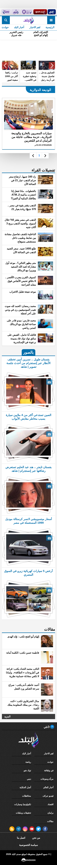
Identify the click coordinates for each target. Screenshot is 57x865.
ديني (29, 779)
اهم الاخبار (34, 27)
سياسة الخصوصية (28, 845)
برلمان (51, 812)
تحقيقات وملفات (23, 812)
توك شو (27, 770)
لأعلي (47, 727)
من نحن (36, 837)
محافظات (26, 796)
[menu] (51, 20)
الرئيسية (50, 27)
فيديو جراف (48, 796)
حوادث (50, 762)
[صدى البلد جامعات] (27, 11)
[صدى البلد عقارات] (15, 11)
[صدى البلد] (28, 20)
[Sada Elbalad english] (6, 11)
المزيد (7, 716)
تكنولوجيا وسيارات (22, 804)
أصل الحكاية (25, 787)
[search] (6, 20)
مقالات (50, 821)
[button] (52, 65)
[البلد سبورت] (40, 11)
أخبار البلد (19, 27)
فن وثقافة (49, 770)
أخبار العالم (48, 787)
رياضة (28, 762)
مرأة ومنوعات (47, 779)
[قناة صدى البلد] (52, 11)
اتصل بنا (21, 837)
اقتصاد (51, 804)
